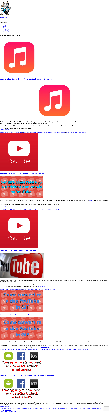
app (64, 408)
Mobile (36, 408)
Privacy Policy (6, 32)
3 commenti (53, 289)
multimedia (62, 349)
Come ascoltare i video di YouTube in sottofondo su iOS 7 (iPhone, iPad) (27, 79)
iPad (21, 132)
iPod (28, 132)
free (44, 349)
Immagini (52, 349)
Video (41, 289)
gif (46, 349)
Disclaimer (2, 411)
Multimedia (23, 349)
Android (19, 408)
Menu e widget (4, 22)
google (54, 132)
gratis (48, 349)
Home (4, 25)
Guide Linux (6, 29)
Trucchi (42, 209)
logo (39, 289)
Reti (38, 132)
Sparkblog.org (3, 17)
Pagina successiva (7, 410)
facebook (71, 408)
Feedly (90, 200)
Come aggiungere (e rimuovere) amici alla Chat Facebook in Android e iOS (28, 375)
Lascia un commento (81, 132)
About (4, 26)
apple (51, 132)
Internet (18, 132)
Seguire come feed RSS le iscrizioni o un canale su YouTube (22, 173)
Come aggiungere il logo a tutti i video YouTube (18, 250)
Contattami (5, 28)
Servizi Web (42, 132)
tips (39, 209)
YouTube (47, 132)
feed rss (22, 209)
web (45, 289)
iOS (62, 132)
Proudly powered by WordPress (12, 411)
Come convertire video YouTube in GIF (15, 315)
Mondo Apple (33, 132)
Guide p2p (5, 30)
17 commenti (98, 408)
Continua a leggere (4, 129)
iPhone (24, 132)
